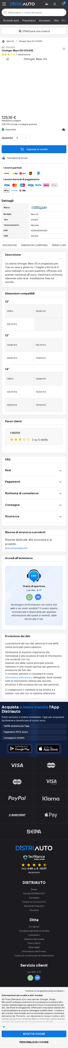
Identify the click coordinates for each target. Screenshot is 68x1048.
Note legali (34, 947)
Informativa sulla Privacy (34, 951)
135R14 (10, 378)
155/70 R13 (41, 345)
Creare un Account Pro (34, 901)
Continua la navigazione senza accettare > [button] (45, 990)
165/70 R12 (12, 324)
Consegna (34, 897)
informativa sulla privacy (19, 677)
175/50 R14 (41, 405)
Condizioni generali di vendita (34, 930)
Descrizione (9, 245)
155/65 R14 (12, 405)
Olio (56, 20)
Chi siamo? (34, 926)
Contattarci (34, 934)
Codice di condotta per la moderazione (34, 955)
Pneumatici (29, 20)
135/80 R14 (41, 378)
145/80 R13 (12, 345)
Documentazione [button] (16, 548)
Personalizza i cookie (34, 1042)
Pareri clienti (34, 943)
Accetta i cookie (34, 1034)
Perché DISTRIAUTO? (34, 893)
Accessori (45, 20)
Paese (34, 889)
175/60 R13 (41, 358)
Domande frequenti (34, 905)
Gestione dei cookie (34, 939)
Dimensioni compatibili (34, 245)
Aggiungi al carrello (37, 149)
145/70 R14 (12, 391)
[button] (47, 4)
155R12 (10, 311)
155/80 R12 (41, 311)
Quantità (7, 138)
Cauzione (34, 910)
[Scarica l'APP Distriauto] (19, 748)
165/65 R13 (12, 358)
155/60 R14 (41, 391)
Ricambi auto (11, 20)
